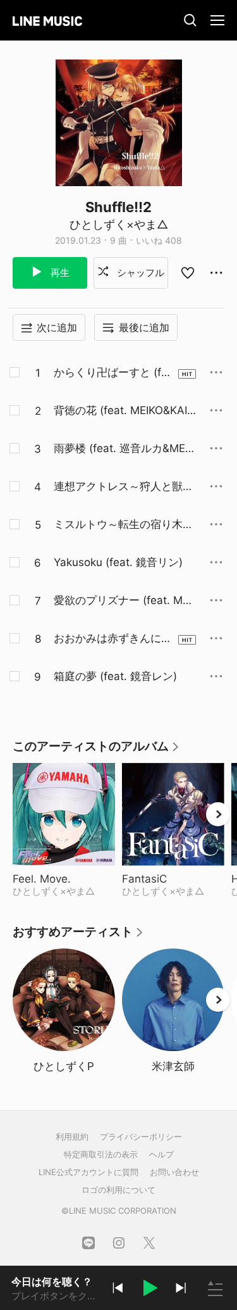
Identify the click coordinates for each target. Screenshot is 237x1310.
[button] (149, 1290)
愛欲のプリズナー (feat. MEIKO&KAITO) (122, 601)
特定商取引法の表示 (101, 1154)
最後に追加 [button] (144, 327)
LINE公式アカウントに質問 (88, 1172)
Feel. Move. (64, 878)
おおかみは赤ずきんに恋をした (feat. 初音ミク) (113, 639)
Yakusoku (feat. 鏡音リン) (118, 562)
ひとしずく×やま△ (119, 224)
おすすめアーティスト (78, 936)
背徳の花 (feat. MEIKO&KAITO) (124, 411)
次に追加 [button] (57, 327)
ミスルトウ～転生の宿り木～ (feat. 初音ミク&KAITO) (123, 525)
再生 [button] (59, 273)
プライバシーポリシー (141, 1136)
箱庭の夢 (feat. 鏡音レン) (115, 676)
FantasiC (173, 878)
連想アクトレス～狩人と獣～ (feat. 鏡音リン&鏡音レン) (123, 487)
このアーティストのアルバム (96, 750)
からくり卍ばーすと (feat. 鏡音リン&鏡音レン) (114, 373)
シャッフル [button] (139, 273)
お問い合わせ (174, 1172)
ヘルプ (161, 1154)
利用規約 (72, 1136)
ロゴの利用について (118, 1190)
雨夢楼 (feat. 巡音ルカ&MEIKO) (124, 449)
